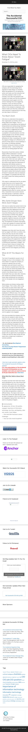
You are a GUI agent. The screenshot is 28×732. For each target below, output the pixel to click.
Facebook (7, 684)
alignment (13, 672)
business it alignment (11, 677)
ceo (20, 677)
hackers (17, 684)
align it (9, 672)
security (19, 699)
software (8, 701)
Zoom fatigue (13, 412)
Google (13, 684)
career (18, 677)
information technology (12, 692)
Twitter (22, 701)
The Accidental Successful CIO (14, 16)
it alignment (14, 695)
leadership (6, 697)
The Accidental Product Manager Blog (13, 656)
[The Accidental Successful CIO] (14, 504)
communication (15, 682)
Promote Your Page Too (14, 520)
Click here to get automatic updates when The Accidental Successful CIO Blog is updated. (13, 364)
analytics (20, 672)
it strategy (19, 695)
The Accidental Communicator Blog (12, 629)
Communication (8, 404)
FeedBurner (17, 577)
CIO (23, 677)
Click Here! (20, 372)
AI (7, 672)
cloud (23, 680)
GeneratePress (14, 729)
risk (15, 699)
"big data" (4, 672)
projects (12, 699)
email (4, 684)
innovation (5, 695)
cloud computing (7, 682)
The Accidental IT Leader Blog (11, 638)
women (7, 412)
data (19, 682)
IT (9, 695)
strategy (13, 701)
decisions (23, 682)
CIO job (13, 406)
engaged (4, 408)
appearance (7, 406)
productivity (9, 699)
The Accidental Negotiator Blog (11, 647)
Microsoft (12, 697)
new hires (11, 410)
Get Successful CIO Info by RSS (14, 595)
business (17, 674)
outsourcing (20, 697)
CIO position (18, 406)
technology (18, 701)
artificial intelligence (8, 674)
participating (18, 410)
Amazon (17, 672)
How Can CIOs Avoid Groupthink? (13, 418)
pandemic (4, 699)
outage (15, 697)
